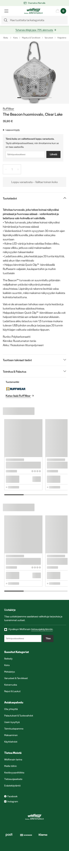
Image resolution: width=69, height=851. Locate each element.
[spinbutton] (12, 169)
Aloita (5, 37)
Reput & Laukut (12, 691)
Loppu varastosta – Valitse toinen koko (34, 182)
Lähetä (53, 154)
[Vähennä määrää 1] (6, 169)
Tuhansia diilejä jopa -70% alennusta (34, 30)
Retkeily (8, 658)
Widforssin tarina (13, 759)
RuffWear (8, 108)
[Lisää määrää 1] (18, 169)
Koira (15, 37)
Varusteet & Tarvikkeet (16, 678)
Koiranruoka (10, 684)
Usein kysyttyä (12, 722)
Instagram (12, 801)
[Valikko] (6, 10)
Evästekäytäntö (12, 785)
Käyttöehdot (10, 741)
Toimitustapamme (13, 728)
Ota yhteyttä (11, 709)
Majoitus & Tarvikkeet (31, 37)
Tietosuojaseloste (13, 779)
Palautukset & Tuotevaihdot (18, 715)
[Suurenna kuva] (34, 72)
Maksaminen (11, 735)
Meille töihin (10, 766)
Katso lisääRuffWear (18, 395)
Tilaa (48, 638)
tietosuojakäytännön (42, 629)
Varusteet (49, 37)
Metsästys (9, 671)
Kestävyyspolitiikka (14, 772)
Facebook (12, 796)
